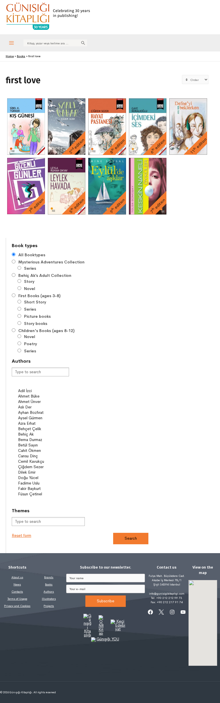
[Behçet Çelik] (43, 429)
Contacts (17, 591)
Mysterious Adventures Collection (51, 262)
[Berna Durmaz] (43, 439)
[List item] (150, 612)
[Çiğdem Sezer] (43, 467)
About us (17, 577)
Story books (35, 323)
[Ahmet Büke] (43, 396)
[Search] (83, 42)
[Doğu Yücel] (43, 477)
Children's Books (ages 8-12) (46, 330)
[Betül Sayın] (43, 445)
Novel (29, 288)
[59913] (43, 385)
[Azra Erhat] (43, 423)
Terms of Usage (17, 599)
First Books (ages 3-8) (39, 295)
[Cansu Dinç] (43, 456)
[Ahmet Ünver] (43, 401)
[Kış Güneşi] (26, 126)
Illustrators (49, 599)
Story (29, 281)
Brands (48, 577)
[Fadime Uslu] (43, 483)
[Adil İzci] (43, 391)
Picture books (37, 316)
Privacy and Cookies (17, 606)
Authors (49, 591)
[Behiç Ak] (43, 434)
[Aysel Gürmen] (43, 418)
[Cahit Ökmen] (43, 450)
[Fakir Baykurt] (43, 488)
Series (30, 268)
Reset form (21, 535)
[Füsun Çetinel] (43, 494)
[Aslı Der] (43, 407)
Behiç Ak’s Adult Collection (44, 275)
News (17, 584)
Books (48, 584)
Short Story (35, 302)
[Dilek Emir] (43, 472)
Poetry (30, 343)
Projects (49, 606)
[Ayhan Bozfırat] (43, 412)
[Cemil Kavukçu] (43, 461)
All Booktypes (31, 254)
